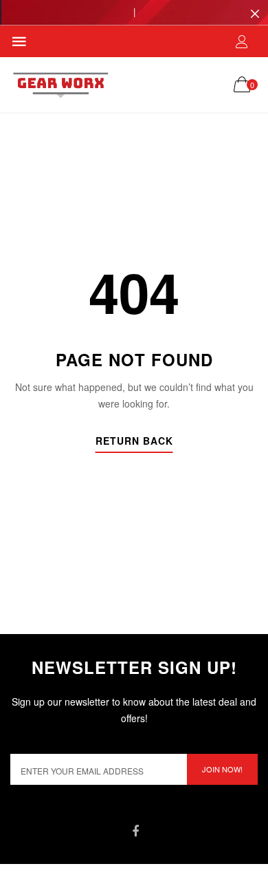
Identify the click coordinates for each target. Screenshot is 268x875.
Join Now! (222, 768)
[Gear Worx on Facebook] (135, 831)
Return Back (134, 441)
